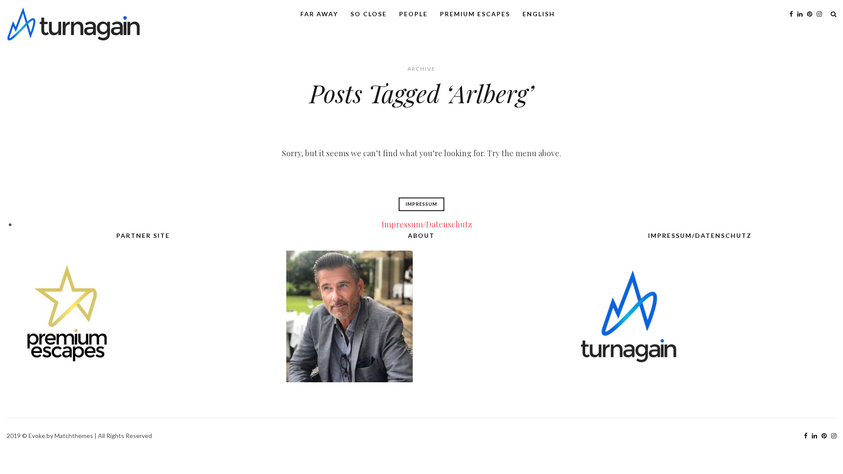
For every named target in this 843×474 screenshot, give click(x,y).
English (538, 14)
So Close (368, 14)
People (413, 14)
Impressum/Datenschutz (427, 224)
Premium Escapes (475, 14)
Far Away (319, 14)
